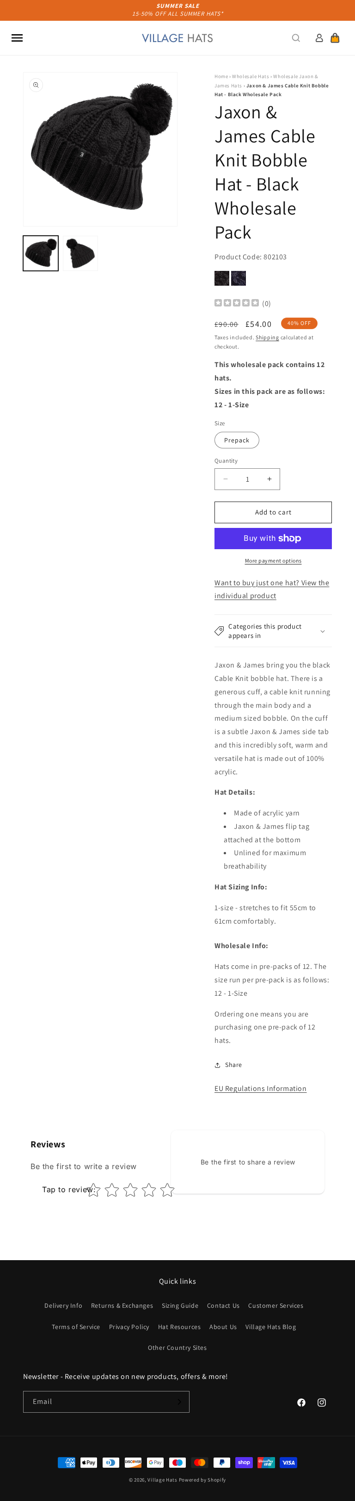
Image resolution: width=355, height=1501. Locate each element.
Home (221, 76)
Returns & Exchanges (122, 1305)
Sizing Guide (180, 1305)
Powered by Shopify (202, 1479)
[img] (236, 304)
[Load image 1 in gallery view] (40, 253)
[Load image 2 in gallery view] (80, 253)
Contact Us (223, 1305)
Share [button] (233, 1064)
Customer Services (275, 1305)
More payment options (273, 560)
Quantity (226, 461)
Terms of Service (76, 1327)
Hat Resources (179, 1327)
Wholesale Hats (250, 76)
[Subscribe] (179, 1402)
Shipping (267, 337)
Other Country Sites (177, 1347)
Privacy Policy (129, 1327)
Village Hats (162, 1479)
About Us (223, 1327)
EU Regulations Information (260, 1088)
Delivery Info (63, 1305)
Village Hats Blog (270, 1327)
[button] (17, 37)
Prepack (237, 440)
